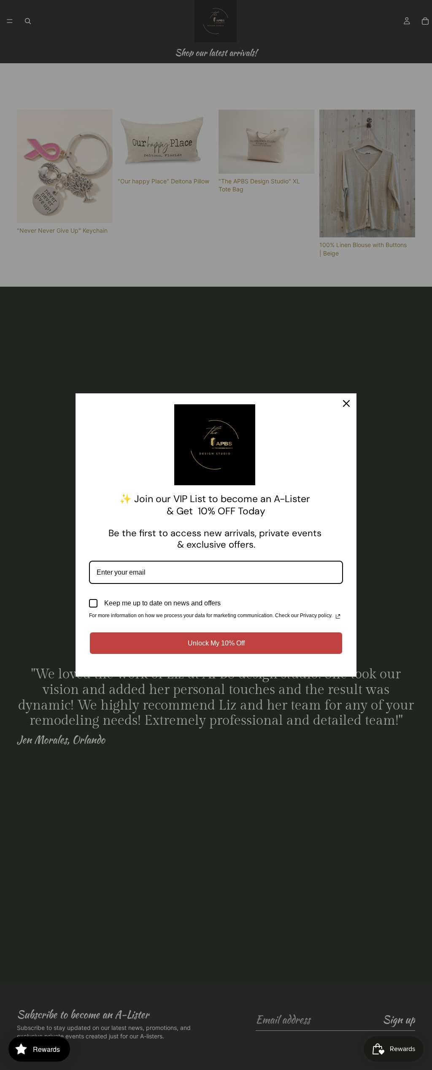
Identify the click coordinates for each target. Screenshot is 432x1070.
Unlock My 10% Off (216, 643)
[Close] (346, 403)
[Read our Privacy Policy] (338, 616)
